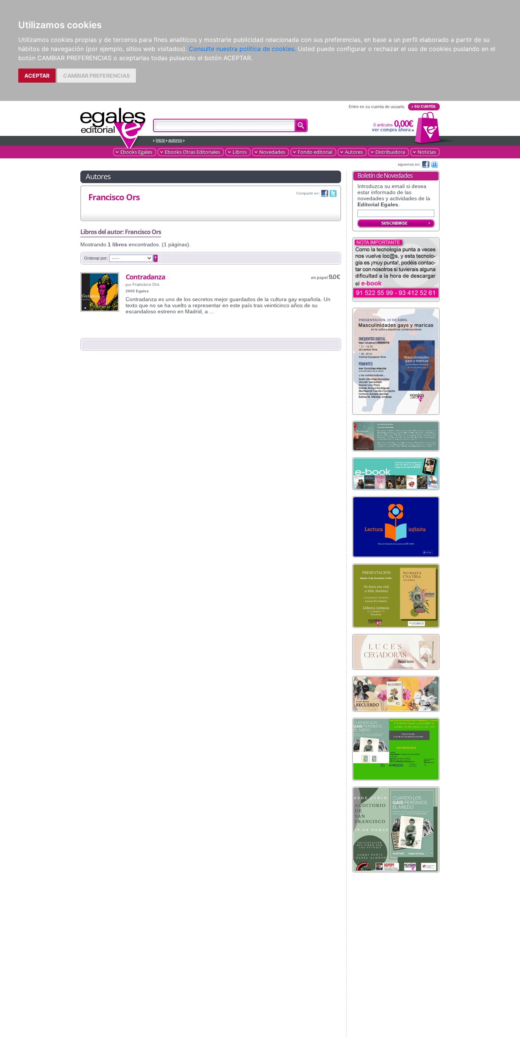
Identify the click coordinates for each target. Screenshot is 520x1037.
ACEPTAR (36, 75)
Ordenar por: (96, 258)
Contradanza (145, 276)
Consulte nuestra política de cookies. (242, 49)
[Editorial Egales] (113, 124)
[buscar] (301, 125)
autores (175, 140)
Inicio (160, 140)
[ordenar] (155, 258)
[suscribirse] (396, 223)
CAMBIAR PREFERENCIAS (96, 75)
